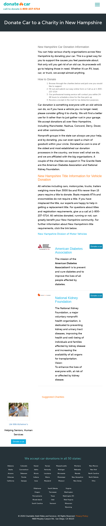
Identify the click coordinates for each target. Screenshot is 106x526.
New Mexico (93, 466)
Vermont (53, 503)
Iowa (36, 481)
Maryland (47, 481)
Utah (53, 500)
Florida (23, 477)
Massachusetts (61, 466)
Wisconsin (68, 503)
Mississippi (61, 477)
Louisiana (47, 473)
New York (93, 469)
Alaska (10, 469)
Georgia (24, 481)
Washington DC (68, 496)
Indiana (36, 477)
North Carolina (93, 473)
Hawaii (36, 466)
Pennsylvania (37, 496)
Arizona (10, 473)
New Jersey (77, 481)
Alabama (10, 466)
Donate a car (96, 246)
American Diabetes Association (69, 250)
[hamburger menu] (97, 4)
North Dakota (93, 477)
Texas (53, 496)
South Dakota (53, 488)
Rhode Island (37, 500)
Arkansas (10, 477)
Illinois (36, 473)
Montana (77, 466)
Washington (68, 492)
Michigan (61, 469)
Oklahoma (37, 488)
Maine (47, 477)
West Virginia (68, 500)
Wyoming (68, 507)
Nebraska (77, 469)
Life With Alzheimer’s (18, 424)
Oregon (37, 492)
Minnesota (61, 473)
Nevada (77, 473)
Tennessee (52, 492)
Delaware (23, 473)
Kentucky (47, 469)
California (10, 481)
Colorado (23, 466)
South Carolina (37, 503)
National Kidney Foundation (66, 299)
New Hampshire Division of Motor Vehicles (62, 233)
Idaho (36, 469)
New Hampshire (77, 477)
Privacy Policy (82, 516)
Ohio (93, 481)
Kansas (47, 466)
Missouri (61, 481)
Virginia (68, 488)
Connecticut (23, 469)
